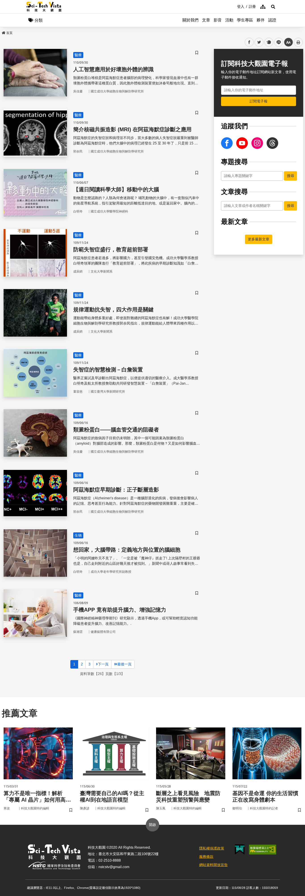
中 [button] (288, 42)
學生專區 (245, 20)
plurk (268, 42)
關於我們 (190, 20)
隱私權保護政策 (211, 848)
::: (234, 6)
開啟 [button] (152, 825)
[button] (273, 6)
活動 (229, 20)
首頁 (9, 33)
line (277, 42)
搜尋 (290, 176)
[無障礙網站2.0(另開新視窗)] (262, 849)
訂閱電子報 (258, 101)
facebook (249, 42)
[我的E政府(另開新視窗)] (239, 849)
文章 (206, 20)
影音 (218, 20)
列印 (298, 42)
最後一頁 (124, 664)
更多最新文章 (258, 239)
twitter (259, 42)
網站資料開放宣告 (213, 865)
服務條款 (206, 856)
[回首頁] (44, 6)
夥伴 (261, 20)
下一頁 (103, 664)
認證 (272, 20)
